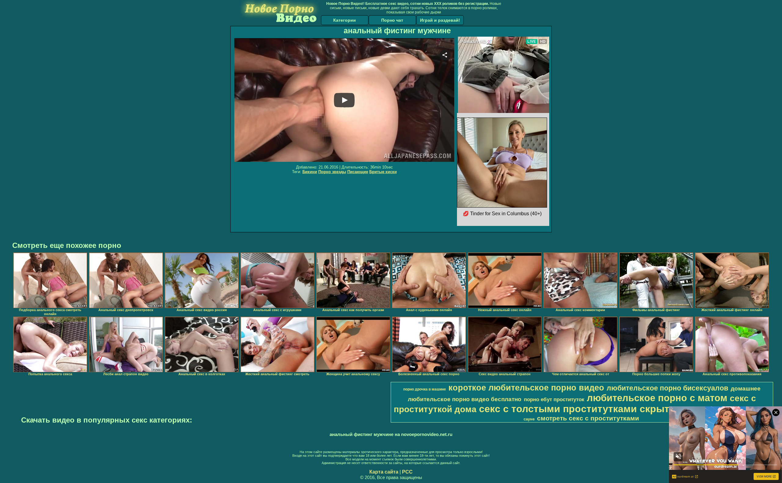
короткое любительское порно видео (526, 387)
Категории (344, 20)
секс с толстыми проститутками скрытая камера (598, 408)
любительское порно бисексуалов (667, 388)
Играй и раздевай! (440, 20)
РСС (407, 471)
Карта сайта (383, 471)
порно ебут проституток (554, 399)
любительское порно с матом (657, 398)
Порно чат (392, 20)
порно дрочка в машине (424, 389)
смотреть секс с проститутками (588, 418)
